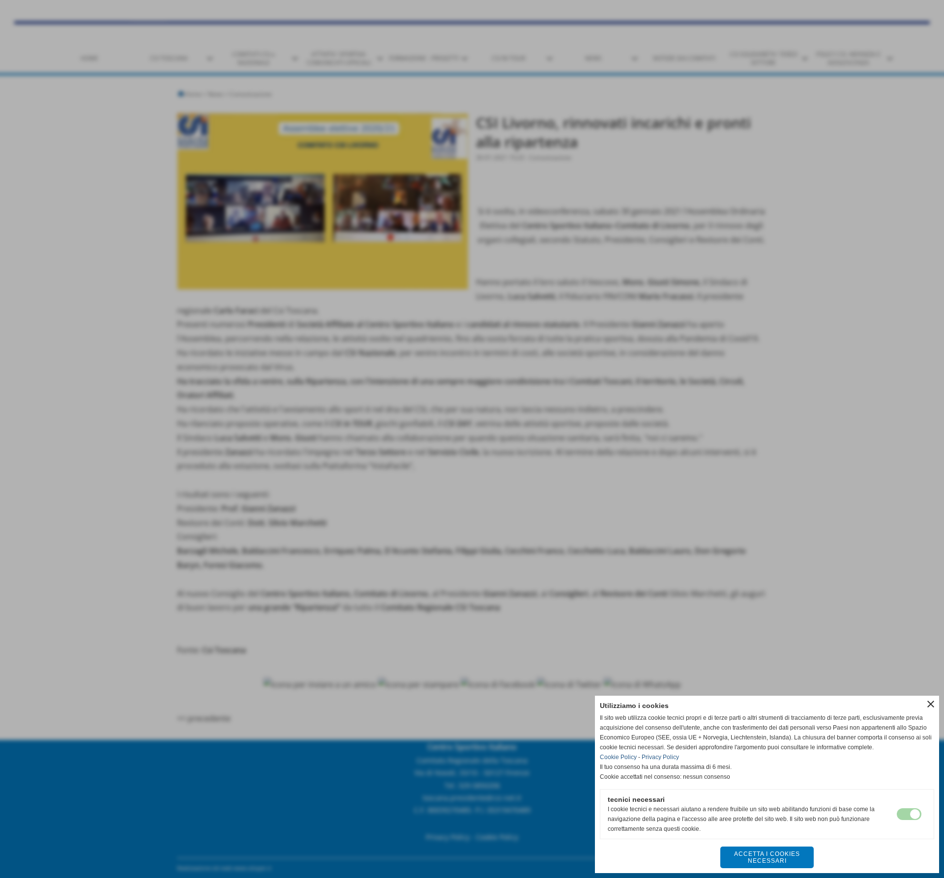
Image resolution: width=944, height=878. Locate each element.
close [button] (931, 704)
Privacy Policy (660, 757)
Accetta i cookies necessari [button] (767, 857)
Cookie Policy (618, 757)
